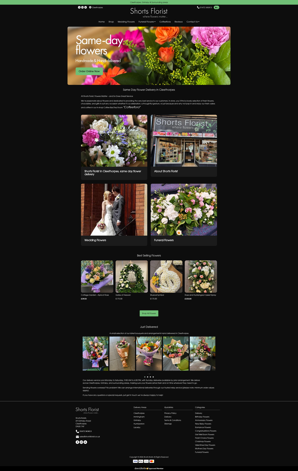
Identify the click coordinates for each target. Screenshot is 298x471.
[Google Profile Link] (85, 7)
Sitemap (168, 424)
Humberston (139, 424)
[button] (144, 377)
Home (102, 21)
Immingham (139, 417)
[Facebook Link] (79, 7)
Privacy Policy (170, 413)
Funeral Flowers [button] (146, 21)
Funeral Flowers (202, 452)
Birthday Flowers (202, 417)
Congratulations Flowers (205, 431)
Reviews (179, 21)
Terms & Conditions (172, 420)
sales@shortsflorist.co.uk (90, 436)
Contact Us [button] (192, 21)
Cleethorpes (139, 413)
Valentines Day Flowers (205, 445)
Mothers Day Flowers (204, 448)
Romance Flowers (203, 427)
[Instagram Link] (82, 7)
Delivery (167, 417)
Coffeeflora (165, 21)
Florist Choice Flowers (204, 438)
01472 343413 (206, 7)
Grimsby (137, 420)
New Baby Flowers (203, 424)
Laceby (137, 427)
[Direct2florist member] (149, 468)
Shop (111, 21)
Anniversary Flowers (203, 420)
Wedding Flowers (126, 21)
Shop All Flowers (149, 313)
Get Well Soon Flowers (204, 434)
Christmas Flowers (203, 441)
